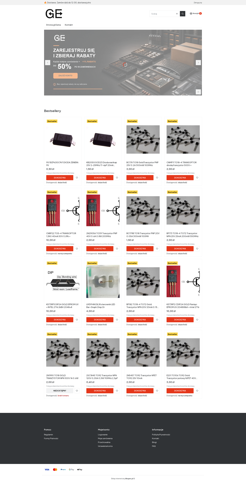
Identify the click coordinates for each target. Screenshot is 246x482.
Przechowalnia (104, 442)
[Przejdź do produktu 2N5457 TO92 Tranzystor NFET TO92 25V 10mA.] (143, 352)
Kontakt (155, 438)
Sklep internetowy (122, 479)
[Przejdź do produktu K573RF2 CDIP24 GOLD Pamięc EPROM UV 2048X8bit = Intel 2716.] (183, 281)
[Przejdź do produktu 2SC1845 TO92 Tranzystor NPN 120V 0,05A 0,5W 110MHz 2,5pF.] (103, 352)
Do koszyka (60, 177)
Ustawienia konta (105, 446)
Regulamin (48, 434)
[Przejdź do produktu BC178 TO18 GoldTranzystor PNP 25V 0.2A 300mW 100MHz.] (143, 139)
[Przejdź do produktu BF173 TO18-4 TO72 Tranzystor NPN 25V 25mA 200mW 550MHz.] (183, 210)
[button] (182, 13)
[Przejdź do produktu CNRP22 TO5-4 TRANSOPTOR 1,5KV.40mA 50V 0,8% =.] (62, 210)
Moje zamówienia (105, 438)
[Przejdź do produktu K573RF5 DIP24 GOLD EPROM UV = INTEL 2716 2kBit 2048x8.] (62, 281)
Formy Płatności (51, 438)
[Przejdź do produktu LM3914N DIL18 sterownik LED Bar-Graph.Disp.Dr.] (103, 281)
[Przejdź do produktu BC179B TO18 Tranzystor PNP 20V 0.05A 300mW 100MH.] (143, 210)
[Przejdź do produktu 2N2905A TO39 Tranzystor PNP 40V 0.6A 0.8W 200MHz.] (103, 210)
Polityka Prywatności (161, 434)
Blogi (154, 442)
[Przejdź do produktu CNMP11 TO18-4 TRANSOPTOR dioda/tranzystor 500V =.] (183, 139)
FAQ (154, 446)
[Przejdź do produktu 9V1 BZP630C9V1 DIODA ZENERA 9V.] (62, 139)
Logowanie (102, 434)
